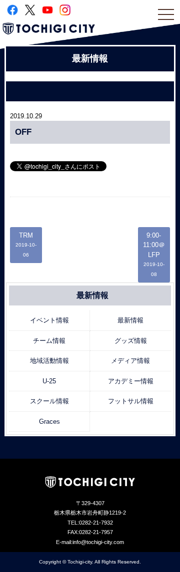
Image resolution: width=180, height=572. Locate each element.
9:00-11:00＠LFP (154, 254)
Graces (49, 421)
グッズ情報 (130, 340)
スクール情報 (49, 401)
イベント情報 (49, 320)
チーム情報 (49, 340)
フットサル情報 (131, 401)
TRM (26, 245)
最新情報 (131, 320)
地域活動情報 (49, 360)
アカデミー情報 (131, 381)
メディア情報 (130, 360)
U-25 (49, 381)
